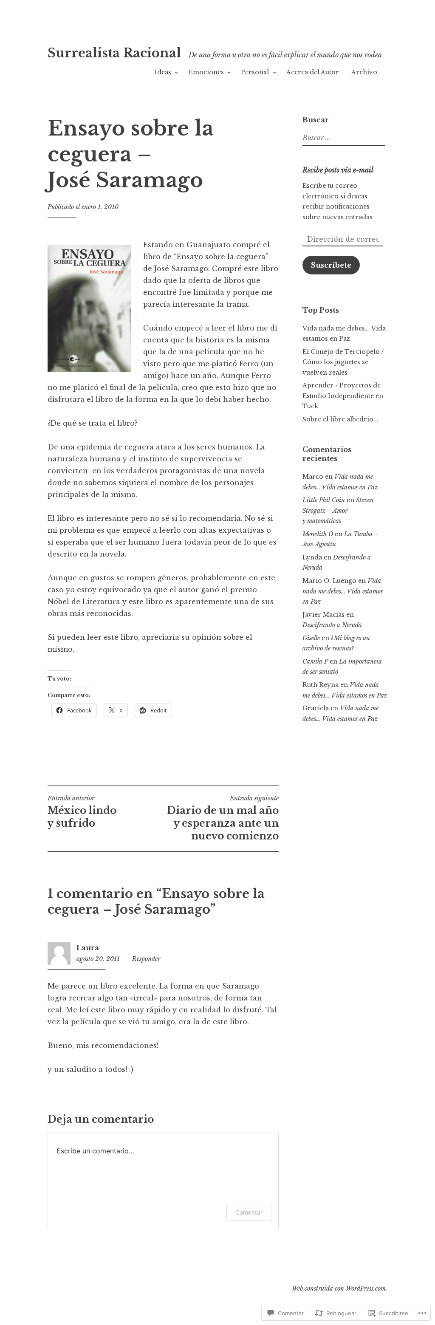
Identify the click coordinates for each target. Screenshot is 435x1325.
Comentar (249, 1212)
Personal (255, 72)
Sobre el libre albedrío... (340, 419)
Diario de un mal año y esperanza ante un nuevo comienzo (223, 818)
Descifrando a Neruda (332, 625)
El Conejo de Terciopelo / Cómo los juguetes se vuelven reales (343, 362)
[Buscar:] (342, 138)
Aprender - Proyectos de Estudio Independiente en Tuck (342, 395)
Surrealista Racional (114, 53)
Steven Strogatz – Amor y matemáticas (338, 510)
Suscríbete (331, 265)
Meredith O (317, 534)
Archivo (364, 72)
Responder (146, 959)
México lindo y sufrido (82, 811)
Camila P (315, 661)
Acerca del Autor (312, 72)
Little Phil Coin (323, 500)
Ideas (163, 72)
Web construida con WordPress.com (339, 1288)
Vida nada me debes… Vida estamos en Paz (342, 591)
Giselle (311, 638)
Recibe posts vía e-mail (337, 170)
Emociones (206, 72)
